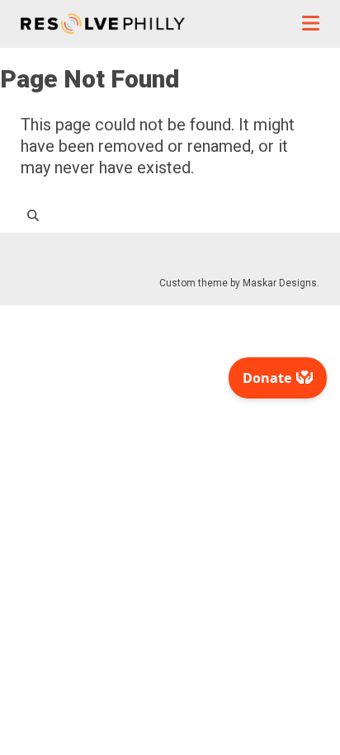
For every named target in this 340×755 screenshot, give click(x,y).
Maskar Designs (280, 283)
